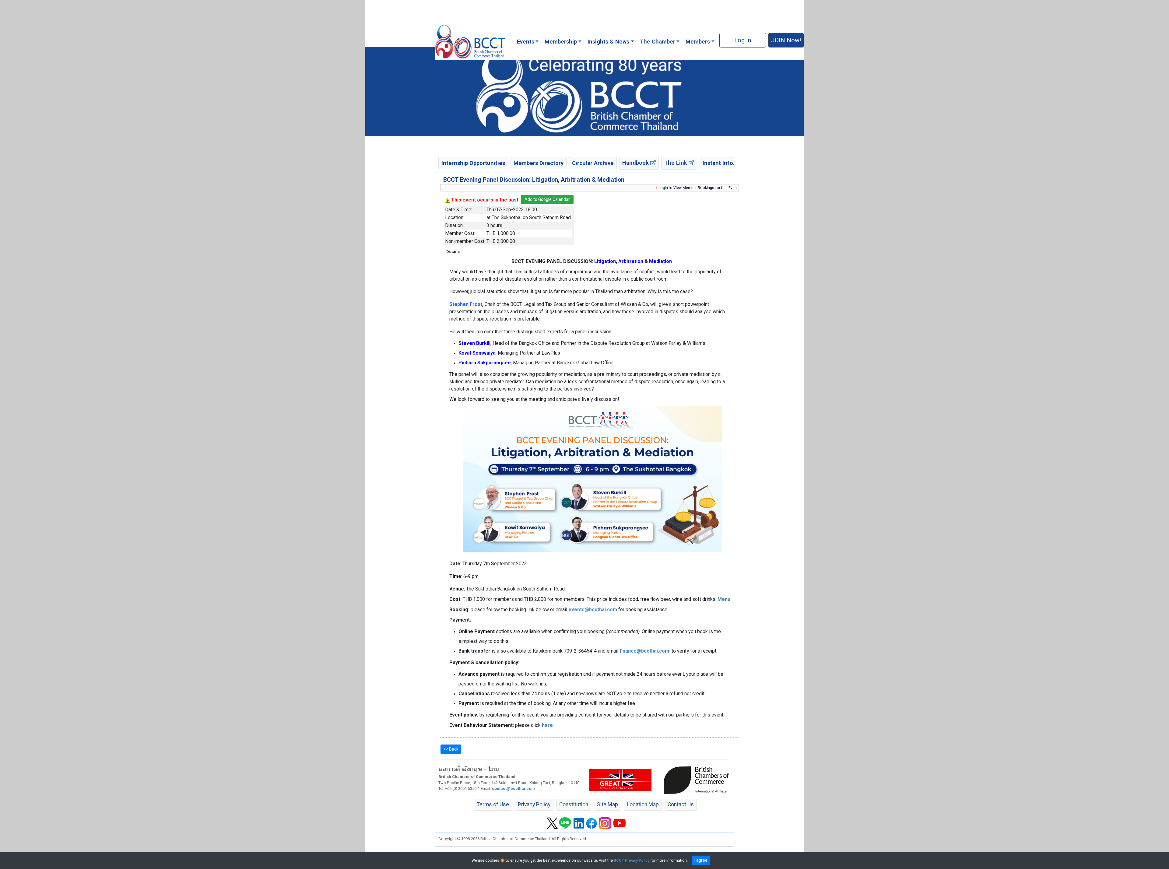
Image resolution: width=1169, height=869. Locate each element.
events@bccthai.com (592, 609)
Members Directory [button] (538, 163)
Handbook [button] (636, 162)
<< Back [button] (450, 749)
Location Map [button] (643, 804)
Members (698, 41)
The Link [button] (676, 162)
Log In (742, 40)
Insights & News (608, 41)
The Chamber (657, 41)
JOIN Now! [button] (786, 40)
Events (525, 41)
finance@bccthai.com (644, 651)
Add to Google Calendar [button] (547, 199)
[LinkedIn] (579, 823)
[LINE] (565, 823)
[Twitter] (552, 823)
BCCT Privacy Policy (631, 860)
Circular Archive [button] (593, 163)
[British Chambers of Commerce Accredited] (698, 780)
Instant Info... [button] (720, 163)
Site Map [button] (607, 804)
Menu (724, 599)
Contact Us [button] (681, 804)
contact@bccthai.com (513, 788)
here (547, 725)
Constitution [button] (573, 804)
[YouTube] (619, 823)
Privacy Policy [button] (534, 804)
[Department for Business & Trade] (620, 780)
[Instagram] (605, 823)
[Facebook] (591, 823)
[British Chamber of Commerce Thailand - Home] (470, 41)
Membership (561, 41)
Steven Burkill (474, 343)
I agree (700, 860)
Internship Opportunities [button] (473, 163)
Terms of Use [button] (493, 804)
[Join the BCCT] (584, 91)
